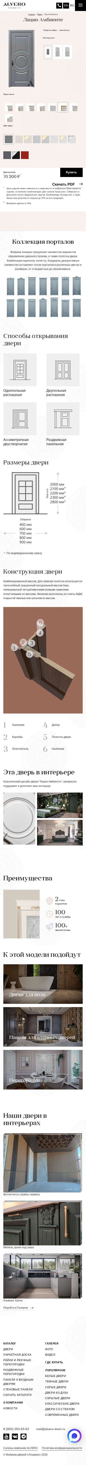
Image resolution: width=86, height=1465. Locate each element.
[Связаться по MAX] (74, 1436)
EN (66, 5)
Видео (50, 1354)
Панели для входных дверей (42, 1037)
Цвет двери (8, 126)
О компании (13, 1402)
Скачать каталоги (17, 1394)
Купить (71, 172)
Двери (8, 1349)
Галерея (52, 1343)
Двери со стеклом (60, 1409)
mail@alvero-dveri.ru (50, 1429)
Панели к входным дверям (18, 1382)
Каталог (9, 1343)
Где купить (54, 1362)
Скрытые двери (57, 1398)
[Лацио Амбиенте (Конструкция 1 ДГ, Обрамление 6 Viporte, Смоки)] (21, 56)
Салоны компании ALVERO (20, 1448)
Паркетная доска (17, 1354)
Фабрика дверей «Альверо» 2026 (27, 1454)
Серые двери (55, 1387)
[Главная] (14, 5)
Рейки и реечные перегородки (17, 1362)
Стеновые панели (18, 1389)
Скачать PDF (63, 184)
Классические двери (62, 1403)
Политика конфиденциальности (62, 1448)
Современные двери (62, 1414)
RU (72, 5)
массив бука (64, 30)
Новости (10, 1408)
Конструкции (49, 38)
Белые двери (55, 1376)
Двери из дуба (56, 1392)
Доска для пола (27, 994)
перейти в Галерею (16, 1307)
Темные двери (56, 1381)
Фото (49, 1349)
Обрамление (8, 94)
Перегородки (24, 1080)
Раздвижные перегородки (14, 1372)
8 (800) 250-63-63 (59, 6)
